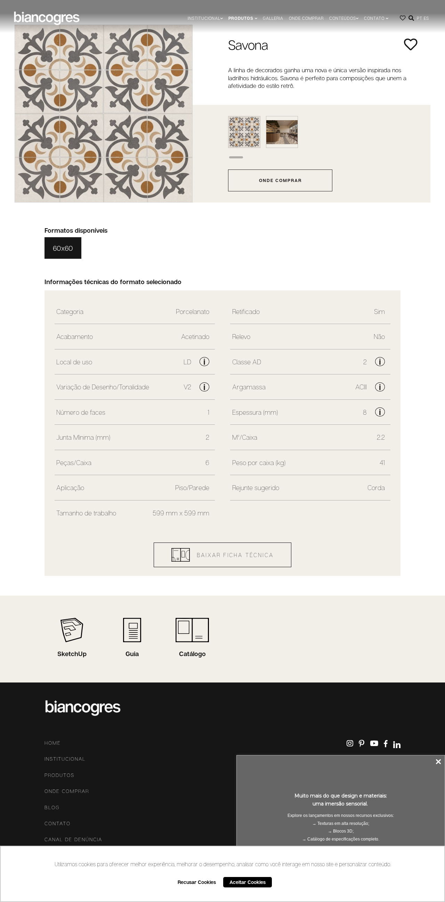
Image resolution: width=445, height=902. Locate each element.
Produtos (59, 775)
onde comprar (280, 180)
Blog (52, 807)
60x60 (63, 248)
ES (426, 18)
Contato (57, 823)
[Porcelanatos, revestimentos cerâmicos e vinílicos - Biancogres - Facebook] (386, 744)
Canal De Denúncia (73, 839)
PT (419, 18)
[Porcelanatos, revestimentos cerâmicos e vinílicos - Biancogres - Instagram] (350, 743)
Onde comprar (306, 18)
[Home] (46, 18)
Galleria (273, 18)
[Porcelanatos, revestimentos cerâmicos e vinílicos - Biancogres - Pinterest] (361, 743)
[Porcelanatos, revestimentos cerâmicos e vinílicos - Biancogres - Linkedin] (396, 744)
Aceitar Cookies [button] (247, 882)
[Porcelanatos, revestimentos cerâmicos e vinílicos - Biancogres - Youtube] (374, 743)
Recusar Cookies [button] (197, 882)
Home (52, 742)
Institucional (65, 758)
